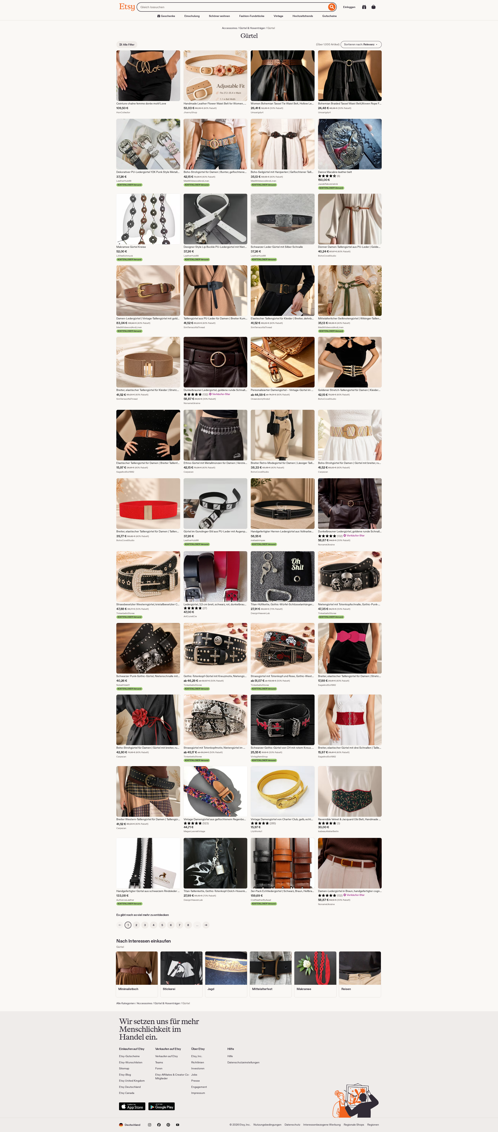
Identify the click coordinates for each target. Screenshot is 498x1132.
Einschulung (192, 16)
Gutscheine (329, 16)
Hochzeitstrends (303, 16)
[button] (129, 1125)
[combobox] (232, 7)
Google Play (161, 1106)
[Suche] (332, 7)
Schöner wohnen (219, 16)
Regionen (373, 1124)
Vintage (278, 16)
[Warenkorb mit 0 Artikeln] (373, 7)
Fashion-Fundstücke (251, 16)
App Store (132, 1106)
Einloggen (349, 7)
